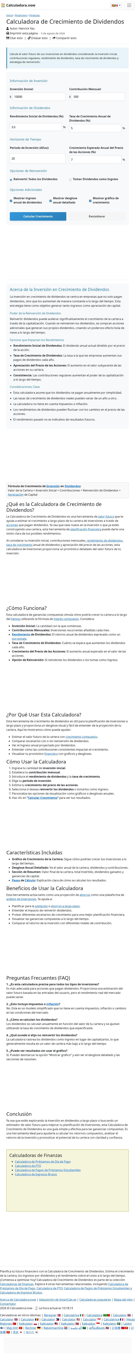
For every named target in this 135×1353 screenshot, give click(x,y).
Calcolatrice (71, 1315)
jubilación (41, 906)
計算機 (116, 1328)
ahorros (85, 895)
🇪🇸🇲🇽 (115, 5)
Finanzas (34, 15)
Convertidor (8, 1304)
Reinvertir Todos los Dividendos (35, 179)
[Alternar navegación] (129, 5)
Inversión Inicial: (22, 89)
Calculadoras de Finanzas (17, 1284)
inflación (52, 1004)
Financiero (21, 15)
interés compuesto (66, 619)
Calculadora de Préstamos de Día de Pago (43, 1162)
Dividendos (72, 486)
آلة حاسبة (76, 1328)
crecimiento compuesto (81, 737)
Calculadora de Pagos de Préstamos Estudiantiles (48, 1170)
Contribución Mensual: (85, 89)
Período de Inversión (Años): (29, 148)
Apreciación (16, 495)
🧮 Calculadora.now (18, 5)
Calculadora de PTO (28, 1166)
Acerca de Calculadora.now (18, 1300)
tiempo (16, 619)
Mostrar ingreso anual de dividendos (28, 200)
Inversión (53, 486)
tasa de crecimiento (19, 545)
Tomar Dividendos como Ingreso (95, 179)
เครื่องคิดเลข (97, 1328)
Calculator (120, 1315)
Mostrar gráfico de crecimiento (106, 200)
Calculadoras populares (95, 1300)
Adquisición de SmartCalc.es (57, 1300)
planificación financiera (85, 529)
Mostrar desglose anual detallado (65, 200)
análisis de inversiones (21, 899)
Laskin (127, 1324)
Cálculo (30, 880)
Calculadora (94, 1315)
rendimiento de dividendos (105, 541)
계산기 (30, 1332)
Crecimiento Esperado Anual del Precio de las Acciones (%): (96, 150)
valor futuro (106, 516)
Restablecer (97, 216)
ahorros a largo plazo (65, 906)
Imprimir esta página (23, 33)
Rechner (30, 1328)
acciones (12, 525)
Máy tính (12, 1328)
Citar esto (16, 38)
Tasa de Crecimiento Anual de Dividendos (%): (90, 118)
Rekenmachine (53, 1328)
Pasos (16, 880)
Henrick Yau (27, 28)
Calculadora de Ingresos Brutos (36, 1174)
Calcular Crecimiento (38, 216)
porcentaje (19, 639)
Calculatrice (111, 1319)
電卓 (15, 1332)
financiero (51, 754)
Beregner (50, 1315)
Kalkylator (109, 1324)
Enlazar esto (39, 38)
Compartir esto (66, 38)
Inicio (9, 15)
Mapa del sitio (123, 1300)
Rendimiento (21, 634)
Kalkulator (26, 1324)
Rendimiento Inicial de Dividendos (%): (37, 116)
